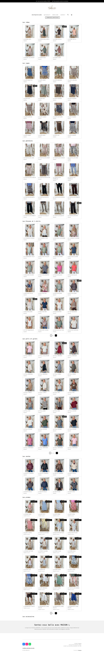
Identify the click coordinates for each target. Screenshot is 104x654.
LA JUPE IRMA (56, 514)
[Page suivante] (56, 335)
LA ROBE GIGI (27, 569)
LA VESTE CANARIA (28, 473)
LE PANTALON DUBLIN (29, 177)
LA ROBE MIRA (57, 569)
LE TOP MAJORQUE (28, 330)
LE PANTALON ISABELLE (57, 178)
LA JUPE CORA (71, 569)
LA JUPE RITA (41, 514)
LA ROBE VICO (27, 39)
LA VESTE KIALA (72, 473)
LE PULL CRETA (27, 355)
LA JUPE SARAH (42, 117)
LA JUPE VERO (42, 80)
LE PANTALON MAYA (29, 197)
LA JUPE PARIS (57, 588)
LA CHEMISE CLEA (43, 238)
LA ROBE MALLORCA (43, 39)
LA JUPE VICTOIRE (58, 117)
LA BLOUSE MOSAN (73, 330)
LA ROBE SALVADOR (28, 57)
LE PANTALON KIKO (43, 532)
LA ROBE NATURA (28, 551)
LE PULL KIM (56, 411)
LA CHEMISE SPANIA (28, 238)
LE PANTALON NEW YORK (73, 158)
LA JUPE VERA (71, 514)
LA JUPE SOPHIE (27, 117)
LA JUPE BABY (27, 135)
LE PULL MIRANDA (28, 447)
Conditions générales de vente (29, 648)
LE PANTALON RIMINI (73, 588)
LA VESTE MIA (56, 491)
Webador (79, 650)
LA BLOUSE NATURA (58, 330)
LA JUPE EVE (26, 98)
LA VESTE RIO (71, 491)
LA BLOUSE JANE (57, 293)
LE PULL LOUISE (72, 411)
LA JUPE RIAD (41, 135)
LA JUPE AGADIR (57, 98)
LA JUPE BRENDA (57, 80)
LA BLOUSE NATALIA (58, 532)
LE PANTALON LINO (28, 157)
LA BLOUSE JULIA (57, 275)
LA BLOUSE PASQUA (43, 256)
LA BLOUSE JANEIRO (43, 275)
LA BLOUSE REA (42, 311)
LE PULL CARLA (57, 374)
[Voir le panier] (71, 15)
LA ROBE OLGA (57, 551)
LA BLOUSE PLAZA (72, 532)
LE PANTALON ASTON (44, 177)
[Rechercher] (68, 15)
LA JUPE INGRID (72, 117)
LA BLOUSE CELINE (73, 256)
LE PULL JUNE (42, 411)
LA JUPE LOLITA (27, 588)
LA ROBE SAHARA (43, 551)
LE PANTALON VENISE (59, 157)
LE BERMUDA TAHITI (29, 606)
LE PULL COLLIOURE (43, 355)
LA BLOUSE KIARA (58, 256)
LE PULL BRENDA (57, 355)
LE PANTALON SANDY (44, 157)
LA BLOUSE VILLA (28, 293)
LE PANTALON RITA (43, 197)
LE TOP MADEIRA (72, 311)
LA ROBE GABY (57, 57)
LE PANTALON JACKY (58, 215)
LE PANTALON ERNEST (74, 197)
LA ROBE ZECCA (57, 39)
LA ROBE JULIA (71, 551)
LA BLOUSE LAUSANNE (59, 238)
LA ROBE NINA (27, 514)
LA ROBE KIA (41, 569)
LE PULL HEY (56, 392)
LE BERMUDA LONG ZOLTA (43, 607)
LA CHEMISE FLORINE (73, 238)
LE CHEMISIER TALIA (29, 256)
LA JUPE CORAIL (27, 532)
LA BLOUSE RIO (42, 293)
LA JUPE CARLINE (72, 80)
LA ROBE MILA (42, 57)
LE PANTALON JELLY (43, 215)
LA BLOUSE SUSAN (43, 330)
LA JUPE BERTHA (27, 80)
